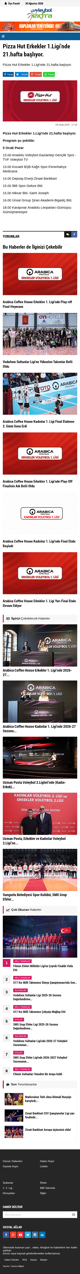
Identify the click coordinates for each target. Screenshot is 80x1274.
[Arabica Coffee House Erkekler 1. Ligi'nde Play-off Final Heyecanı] (40, 273)
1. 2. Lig (7, 1187)
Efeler (43, 1182)
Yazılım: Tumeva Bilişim (13, 1266)
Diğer (43, 1193)
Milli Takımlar (47, 1187)
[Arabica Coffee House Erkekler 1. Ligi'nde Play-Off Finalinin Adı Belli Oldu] (40, 453)
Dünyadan (9, 1193)
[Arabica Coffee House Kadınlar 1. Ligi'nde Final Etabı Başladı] (40, 513)
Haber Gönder (11, 1260)
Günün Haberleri (12, 1161)
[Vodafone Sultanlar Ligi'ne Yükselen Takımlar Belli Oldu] (40, 333)
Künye (33, 1260)
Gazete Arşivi (10, 1166)
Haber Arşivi (47, 1161)
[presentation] (67, 235)
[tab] (67, 235)
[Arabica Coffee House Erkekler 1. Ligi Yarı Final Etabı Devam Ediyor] (40, 573)
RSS (24, 1260)
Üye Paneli (14, 3)
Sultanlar (8, 1182)
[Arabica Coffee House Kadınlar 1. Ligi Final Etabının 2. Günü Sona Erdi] (40, 393)
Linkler (44, 1166)
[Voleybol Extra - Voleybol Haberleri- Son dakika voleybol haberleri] (40, 14)
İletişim (43, 1260)
